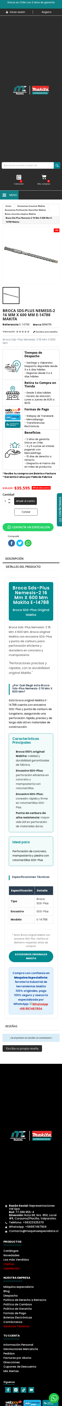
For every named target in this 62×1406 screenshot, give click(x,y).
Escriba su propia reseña (22, 1048)
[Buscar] (57, 165)
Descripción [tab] (14, 559)
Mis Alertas (11, 1371)
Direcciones (11, 1362)
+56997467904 (35, 1227)
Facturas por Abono (17, 1358)
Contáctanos (12, 1322)
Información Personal (18, 1345)
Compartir (11, 543)
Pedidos (9, 1354)
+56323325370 (33, 1222)
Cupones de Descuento (19, 1367)
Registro (46, 12)
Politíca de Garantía (17, 1309)
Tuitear (19, 543)
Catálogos (11, 1251)
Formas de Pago (14, 1313)
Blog (6, 1291)
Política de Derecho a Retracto (24, 1300)
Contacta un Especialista (31, 527)
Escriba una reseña (46, 331)
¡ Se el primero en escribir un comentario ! (31, 1037)
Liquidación (11, 1268)
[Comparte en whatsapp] (28, 543)
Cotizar (26, 512)
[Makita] (31, 90)
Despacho (10, 1296)
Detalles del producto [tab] (23, 567)
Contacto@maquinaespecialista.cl (33, 1231)
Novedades (11, 1255)
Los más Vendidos (16, 1260)
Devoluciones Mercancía (20, 1349)
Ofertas (8, 1264)
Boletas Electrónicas (17, 1318)
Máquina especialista (18, 1287)
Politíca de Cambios (17, 1304)
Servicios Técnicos (16, 1326)
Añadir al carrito (25, 501)
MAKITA (46, 324)
